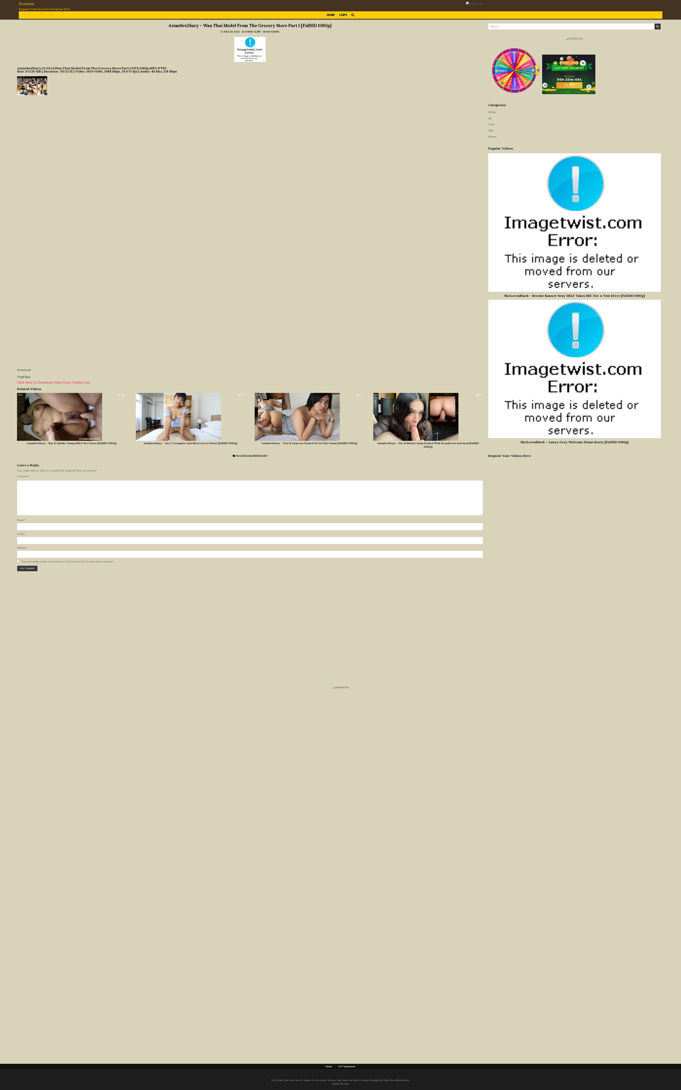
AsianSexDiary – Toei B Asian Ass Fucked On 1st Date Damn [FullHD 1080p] (309, 443)
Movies (492, 137)
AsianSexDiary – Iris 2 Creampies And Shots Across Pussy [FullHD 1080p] (190, 443)
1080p (248, 31)
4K (490, 118)
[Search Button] (352, 15)
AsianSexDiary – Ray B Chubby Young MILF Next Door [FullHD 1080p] (72, 443)
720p (491, 124)
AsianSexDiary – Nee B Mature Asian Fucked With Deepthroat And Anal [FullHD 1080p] (428, 445)
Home (331, 15)
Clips (343, 15)
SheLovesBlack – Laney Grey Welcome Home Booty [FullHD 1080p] (575, 442)
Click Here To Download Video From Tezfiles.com (53, 382)
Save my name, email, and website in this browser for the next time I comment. (68, 562)
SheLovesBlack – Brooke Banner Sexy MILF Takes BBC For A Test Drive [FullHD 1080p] (574, 296)
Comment (23, 476)
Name (21, 520)
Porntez (26, 3)
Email (21, 534)
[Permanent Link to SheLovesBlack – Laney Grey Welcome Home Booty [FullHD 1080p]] (574, 369)
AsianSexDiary (257, 455)
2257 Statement (346, 1066)
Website (21, 548)
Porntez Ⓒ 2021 (340, 1084)
